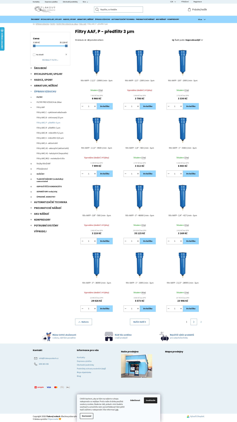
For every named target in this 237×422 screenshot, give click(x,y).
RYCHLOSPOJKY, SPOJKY (48, 74)
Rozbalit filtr (49, 60)
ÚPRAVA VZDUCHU (45, 91)
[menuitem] (35, 19)
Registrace (198, 1)
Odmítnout (135, 400)
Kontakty (36, 2)
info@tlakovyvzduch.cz (48, 358)
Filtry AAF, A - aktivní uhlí (47, 143)
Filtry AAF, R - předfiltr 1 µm (48, 127)
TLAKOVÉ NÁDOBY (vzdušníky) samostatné (50, 180)
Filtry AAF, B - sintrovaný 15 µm (50, 117)
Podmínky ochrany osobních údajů (91, 368)
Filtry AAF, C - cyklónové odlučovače (52, 112)
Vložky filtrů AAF (44, 163)
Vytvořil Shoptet (197, 416)
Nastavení (86, 416)
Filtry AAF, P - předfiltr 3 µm (48, 122)
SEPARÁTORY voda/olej (47, 191)
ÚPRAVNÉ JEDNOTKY (46, 196)
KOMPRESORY (42, 220)
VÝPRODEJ (40, 231)
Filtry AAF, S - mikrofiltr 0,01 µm (50, 138)
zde (116, 409)
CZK (172, 1)
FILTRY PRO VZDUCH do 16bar (49, 102)
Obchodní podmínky (70, 2)
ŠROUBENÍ (40, 68)
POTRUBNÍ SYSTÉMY (46, 225)
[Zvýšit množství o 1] (95, 106)
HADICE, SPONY (43, 80)
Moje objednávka (84, 372)
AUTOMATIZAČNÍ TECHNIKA (50, 202)
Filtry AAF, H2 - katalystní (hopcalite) (52, 153)
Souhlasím (150, 400)
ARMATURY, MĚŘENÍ (46, 86)
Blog (79, 376)
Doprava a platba (51, 2)
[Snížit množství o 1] (82, 106)
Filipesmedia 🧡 (54, 419)
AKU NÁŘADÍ (41, 214)
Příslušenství (42, 168)
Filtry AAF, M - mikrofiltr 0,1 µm (50, 133)
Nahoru (85, 322)
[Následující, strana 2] (194, 322)
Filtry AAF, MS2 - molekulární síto (51, 158)
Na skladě (51, 54)
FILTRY (39, 97)
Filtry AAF (41, 107)
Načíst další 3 (139, 322)
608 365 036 (44, 364)
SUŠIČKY (40, 174)
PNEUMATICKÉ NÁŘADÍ (47, 208)
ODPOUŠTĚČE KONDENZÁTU (49, 186)
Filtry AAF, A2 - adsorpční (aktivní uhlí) (53, 148)
